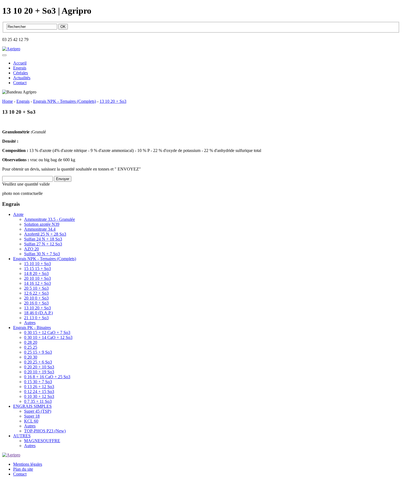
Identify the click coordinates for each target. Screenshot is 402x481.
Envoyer (62, 179)
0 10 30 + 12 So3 (39, 396)
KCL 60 (31, 421)
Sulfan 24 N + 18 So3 (43, 239)
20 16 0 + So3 (36, 303)
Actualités (21, 77)
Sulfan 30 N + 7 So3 (42, 253)
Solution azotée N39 (41, 224)
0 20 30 (30, 357)
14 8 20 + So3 (36, 273)
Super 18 (32, 416)
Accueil (20, 63)
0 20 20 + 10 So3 (39, 367)
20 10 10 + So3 (37, 278)
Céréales (20, 73)
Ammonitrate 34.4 (40, 229)
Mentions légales (27, 464)
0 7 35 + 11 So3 (38, 401)
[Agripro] (11, 48)
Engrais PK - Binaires (32, 327)
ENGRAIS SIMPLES (32, 406)
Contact (20, 82)
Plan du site (23, 469)
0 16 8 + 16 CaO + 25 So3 (47, 376)
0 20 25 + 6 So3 (38, 362)
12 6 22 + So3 (36, 293)
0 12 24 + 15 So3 (39, 391)
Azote (18, 214)
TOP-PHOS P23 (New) (45, 431)
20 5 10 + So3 (36, 288)
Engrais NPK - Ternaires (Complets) (44, 258)
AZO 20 (31, 249)
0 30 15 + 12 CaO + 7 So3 (47, 332)
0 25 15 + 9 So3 (38, 352)
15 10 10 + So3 (37, 263)
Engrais (19, 68)
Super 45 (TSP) (37, 411)
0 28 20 (30, 342)
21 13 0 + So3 (36, 317)
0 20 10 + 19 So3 (39, 371)
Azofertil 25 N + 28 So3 (45, 234)
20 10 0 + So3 (36, 298)
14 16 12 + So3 (37, 283)
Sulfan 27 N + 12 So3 (43, 244)
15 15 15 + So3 (37, 268)
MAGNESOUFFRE (42, 440)
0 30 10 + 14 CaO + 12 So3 (48, 337)
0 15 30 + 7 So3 (38, 381)
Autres (30, 322)
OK (63, 27)
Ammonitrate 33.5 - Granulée (49, 219)
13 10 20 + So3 (37, 308)
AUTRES (22, 435)
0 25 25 (30, 347)
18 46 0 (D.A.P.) (38, 312)
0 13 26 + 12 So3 (39, 386)
